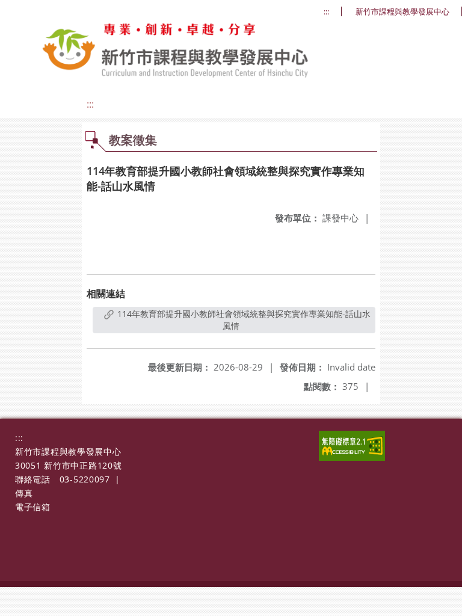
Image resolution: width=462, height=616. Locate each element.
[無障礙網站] (352, 457)
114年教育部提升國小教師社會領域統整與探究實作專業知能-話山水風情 (243, 319)
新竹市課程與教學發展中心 (402, 12)
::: (326, 12)
